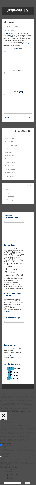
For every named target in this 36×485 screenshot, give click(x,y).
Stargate (15, 282)
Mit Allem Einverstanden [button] (6, 411)
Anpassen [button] (22, 411)
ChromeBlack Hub (9, 142)
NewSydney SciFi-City (11, 155)
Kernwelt (13, 260)
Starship (9, 284)
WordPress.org (9, 200)
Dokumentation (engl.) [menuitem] (13, 474)
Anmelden (7, 189)
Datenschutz (29, 411)
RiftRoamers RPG (18, 9)
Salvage (7, 277)
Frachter (15, 256)
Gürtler (19, 257)
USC (15, 288)
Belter (15, 248)
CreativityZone (9, 152)
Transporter (9, 288)
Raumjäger (8, 264)
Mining (20, 260)
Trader (6, 286)
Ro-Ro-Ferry (18, 272)
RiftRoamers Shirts (10, 162)
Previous (6, 117)
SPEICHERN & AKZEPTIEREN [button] (8, 467)
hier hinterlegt (26, 442)
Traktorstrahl (12, 286)
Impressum (7, 311)
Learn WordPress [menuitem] (12, 475)
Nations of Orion (9, 159)
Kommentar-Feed (9, 196)
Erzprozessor (7, 256)
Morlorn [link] (14, 33)
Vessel (20, 288)
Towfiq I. (10, 386)
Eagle (22, 254)
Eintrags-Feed (8, 193)
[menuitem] (20, 471)
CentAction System (10, 148)
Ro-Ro (11, 272)
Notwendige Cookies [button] (5, 443)
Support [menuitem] (9, 477)
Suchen (23, 483)
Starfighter (8, 282)
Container (7, 254)
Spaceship (12, 280)
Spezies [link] (8, 33)
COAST (10, 252)
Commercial (19, 252)
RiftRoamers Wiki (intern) (11, 138)
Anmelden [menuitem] (6, 480)
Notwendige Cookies (7, 445)
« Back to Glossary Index (10, 30)
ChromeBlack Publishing (11, 145)
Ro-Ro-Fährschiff (9, 275)
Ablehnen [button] (16, 411)
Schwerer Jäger (15, 277)
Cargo (17, 250)
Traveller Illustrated (10, 169)
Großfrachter (10, 257)
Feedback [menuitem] (10, 478)
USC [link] (11, 37)
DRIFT (14, 254)
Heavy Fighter (9, 259)
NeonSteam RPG (9, 166)
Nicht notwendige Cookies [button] (7, 455)
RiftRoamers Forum (10, 135)
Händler (8, 260)
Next (31, 117)
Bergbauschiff (9, 250)
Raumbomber (18, 261)
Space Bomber (9, 278)
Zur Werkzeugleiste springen (7, 469)
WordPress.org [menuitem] (11, 473)
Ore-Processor (9, 262)
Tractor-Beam (19, 284)
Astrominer (8, 248)
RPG (19, 275)
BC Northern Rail (9, 176)
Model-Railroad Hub (10, 172)
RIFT (12, 266)
